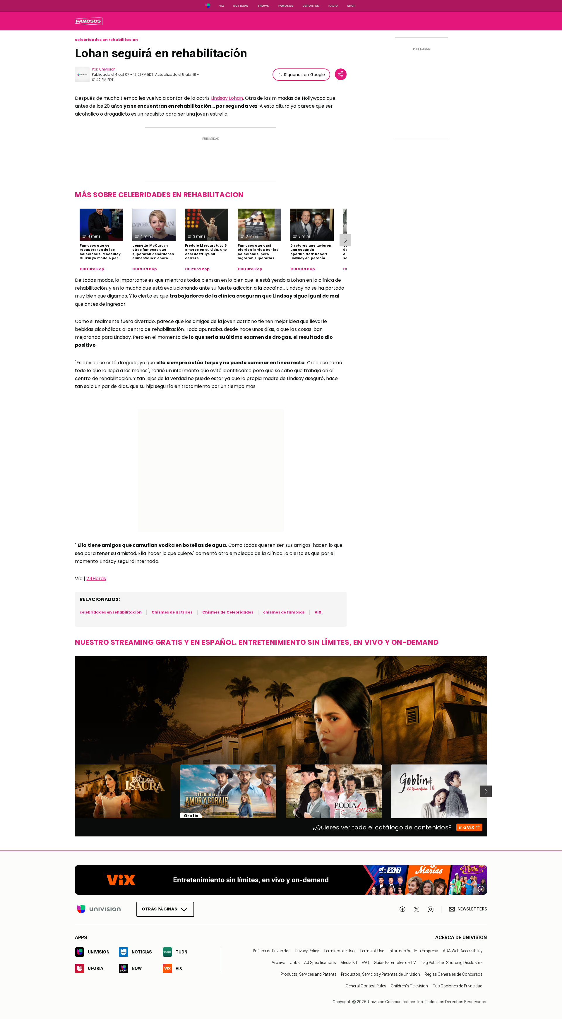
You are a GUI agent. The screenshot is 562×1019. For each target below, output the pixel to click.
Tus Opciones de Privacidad (457, 986)
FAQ (365, 962)
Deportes (311, 5)
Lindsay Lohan (227, 98)
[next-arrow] (345, 240)
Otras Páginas (159, 909)
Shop (351, 5)
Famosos (285, 5)
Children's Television (409, 986)
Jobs (294, 962)
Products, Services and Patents (308, 974)
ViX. (318, 612)
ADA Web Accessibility (462, 950)
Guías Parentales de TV (395, 962)
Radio (333, 5)
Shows (263, 5)
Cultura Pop (92, 269)
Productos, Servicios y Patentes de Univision (380, 974)
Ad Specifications (320, 962)
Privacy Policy (307, 950)
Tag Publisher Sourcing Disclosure (451, 962)
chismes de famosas (284, 612)
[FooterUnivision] (99, 909)
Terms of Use (371, 950)
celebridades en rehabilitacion (106, 39)
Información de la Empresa (413, 950)
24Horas (96, 578)
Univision (107, 69)
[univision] (88, 21)
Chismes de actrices (172, 612)
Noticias (240, 5)
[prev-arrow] (71, 791)
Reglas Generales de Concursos (453, 974)
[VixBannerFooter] (281, 880)
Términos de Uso (339, 950)
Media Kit (348, 962)
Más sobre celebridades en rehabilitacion (159, 195)
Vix (221, 5)
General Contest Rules (366, 986)
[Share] (341, 74)
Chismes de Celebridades (227, 612)
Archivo (278, 962)
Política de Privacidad (272, 950)
